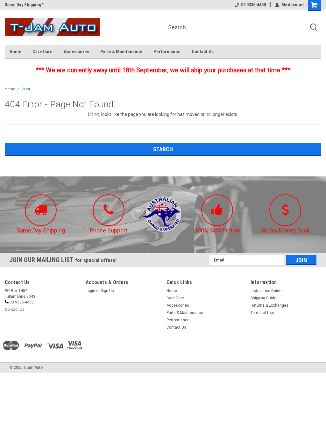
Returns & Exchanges (269, 305)
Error (26, 89)
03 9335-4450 (253, 4)
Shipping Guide (263, 298)
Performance (167, 51)
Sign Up (107, 291)
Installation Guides (267, 291)
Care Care (42, 51)
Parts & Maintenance (121, 51)
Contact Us (203, 51)
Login (90, 291)
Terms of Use (262, 312)
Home (15, 51)
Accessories (76, 51)
